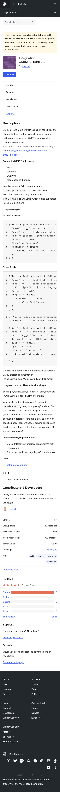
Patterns (35, 694)
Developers (8, 713)
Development (12, 106)
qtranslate (52, 556)
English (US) (51, 549)
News (6, 684)
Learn (6, 703)
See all (54, 616)
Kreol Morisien (16, 754)
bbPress (8, 736)
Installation (11, 99)
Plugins (35, 689)
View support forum (13, 637)
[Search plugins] (32, 22)
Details (9, 85)
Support (10, 113)
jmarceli (26, 66)
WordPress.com (12, 726)
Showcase (36, 679)
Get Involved (38, 703)
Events (35, 708)
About (6, 679)
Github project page (17, 465)
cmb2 (32, 556)
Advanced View (11, 569)
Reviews (10, 92)
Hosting (7, 689)
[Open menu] (55, 4)
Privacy (6, 694)
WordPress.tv (11, 717)
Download (10, 74)
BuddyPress (10, 741)
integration (41, 556)
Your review (9, 616)
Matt (7, 731)
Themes (35, 684)
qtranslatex (51, 562)
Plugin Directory (10, 12)
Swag (35, 717)
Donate (36, 713)
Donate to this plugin (13, 662)
